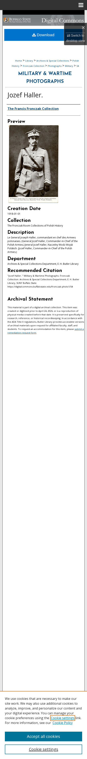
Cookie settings (62, 718)
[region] (43, 725)
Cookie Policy (63, 723)
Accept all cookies (43, 736)
